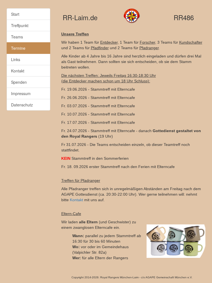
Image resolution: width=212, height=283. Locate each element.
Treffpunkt (19, 25)
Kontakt (17, 71)
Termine (18, 48)
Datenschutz (22, 105)
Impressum (21, 93)
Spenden (19, 82)
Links (15, 59)
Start (15, 14)
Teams (17, 37)
